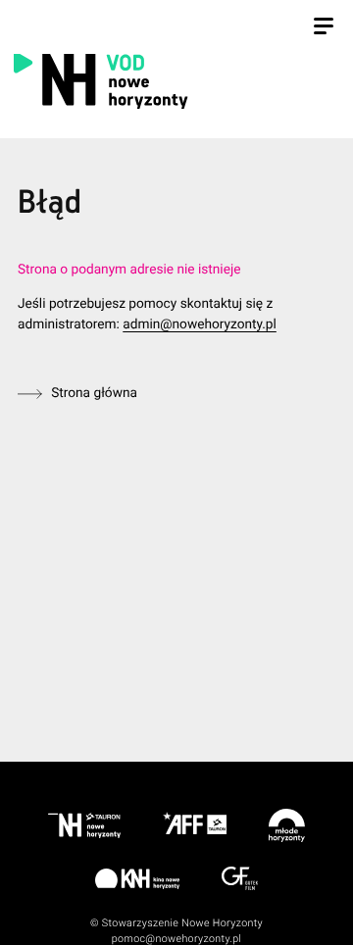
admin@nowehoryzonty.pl (200, 324)
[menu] (323, 28)
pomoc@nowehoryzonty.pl (177, 938)
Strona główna (94, 393)
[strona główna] (172, 80)
